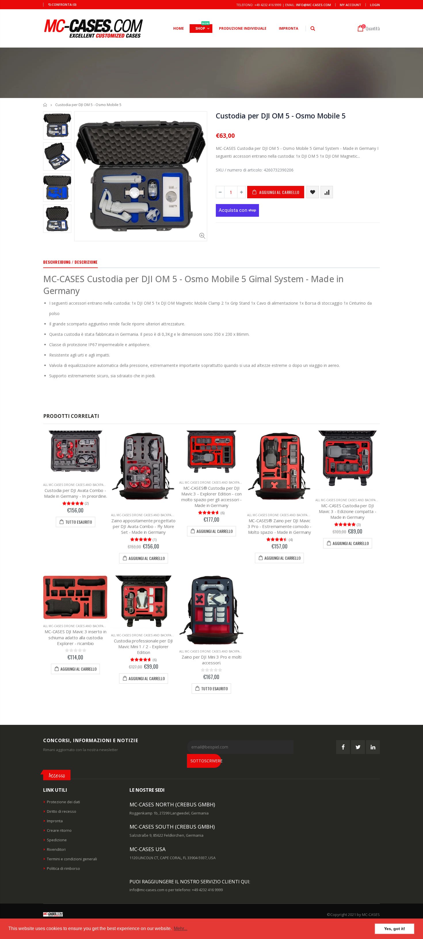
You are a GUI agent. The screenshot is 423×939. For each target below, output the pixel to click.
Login (375, 5)
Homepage (45, 105)
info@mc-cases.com (313, 5)
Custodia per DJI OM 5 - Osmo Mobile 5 (281, 115)
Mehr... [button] (180, 928)
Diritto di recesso (61, 811)
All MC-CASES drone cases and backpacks (76, 485)
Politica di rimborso (63, 868)
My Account (350, 5)
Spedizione (57, 839)
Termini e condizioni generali (72, 858)
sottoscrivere (205, 760)
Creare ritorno (59, 830)
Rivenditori (56, 849)
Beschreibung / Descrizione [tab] (70, 262)
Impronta (55, 820)
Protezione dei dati (63, 801)
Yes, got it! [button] (394, 928)
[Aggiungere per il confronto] (327, 192)
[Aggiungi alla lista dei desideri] (312, 192)
